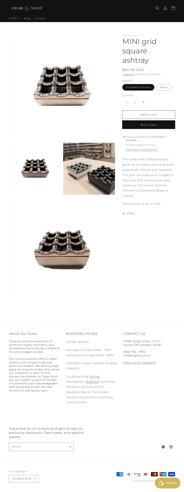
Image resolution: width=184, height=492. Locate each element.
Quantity (127, 95)
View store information (141, 149)
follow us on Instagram (139, 362)
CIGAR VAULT (147, 481)
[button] (157, 8)
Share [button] (130, 213)
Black (164, 87)
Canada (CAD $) (21, 478)
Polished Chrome (138, 87)
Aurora (94, 376)
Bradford (92, 381)
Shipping (127, 74)
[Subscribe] (70, 447)
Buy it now (149, 124)
